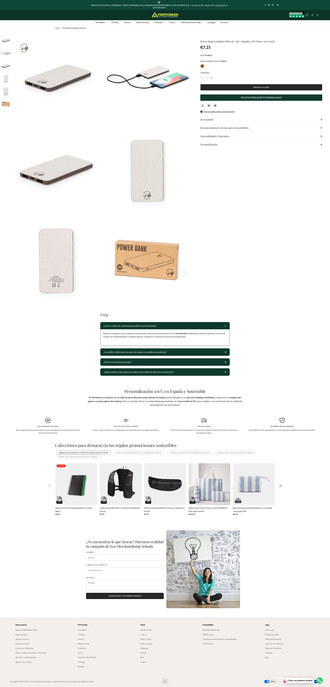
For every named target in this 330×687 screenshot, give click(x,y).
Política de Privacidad (273, 639)
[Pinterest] (215, 105)
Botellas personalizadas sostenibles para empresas (78, 456)
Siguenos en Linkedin (23, 662)
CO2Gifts (115, 22)
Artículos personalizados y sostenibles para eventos (189, 452)
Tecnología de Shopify (86, 681)
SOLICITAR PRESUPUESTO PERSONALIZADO (261, 97)
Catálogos (211, 22)
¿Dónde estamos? (22, 639)
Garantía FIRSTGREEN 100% (26, 630)
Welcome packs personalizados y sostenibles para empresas (139, 452)
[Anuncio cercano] (278, 5)
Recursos (224, 22)
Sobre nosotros (21, 634)
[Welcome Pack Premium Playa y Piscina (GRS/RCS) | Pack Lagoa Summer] (209, 484)
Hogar (57, 28)
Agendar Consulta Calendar (25, 657)
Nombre (90, 552)
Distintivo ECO (146, 630)
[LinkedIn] (269, 4)
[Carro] (317, 15)
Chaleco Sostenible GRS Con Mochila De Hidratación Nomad (120, 509)
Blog (267, 657)
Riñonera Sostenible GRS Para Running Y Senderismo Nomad (164, 509)
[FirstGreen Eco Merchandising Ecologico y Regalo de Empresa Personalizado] (165, 15)
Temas (172, 22)
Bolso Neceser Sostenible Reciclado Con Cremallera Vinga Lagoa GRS (252, 509)
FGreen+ (127, 22)
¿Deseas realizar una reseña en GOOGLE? (31, 653)
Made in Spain (145, 639)
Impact (143, 634)
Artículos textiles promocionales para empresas (235, 452)
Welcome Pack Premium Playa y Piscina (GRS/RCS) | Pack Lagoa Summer (208, 509)
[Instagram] (272, 4)
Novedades (100, 22)
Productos (158, 22)
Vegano (143, 662)
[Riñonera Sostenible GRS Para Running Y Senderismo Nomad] (165, 484)
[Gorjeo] (209, 105)
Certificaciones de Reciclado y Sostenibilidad (220, 639)
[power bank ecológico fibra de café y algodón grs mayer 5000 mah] (57, 79)
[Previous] (49, 485)
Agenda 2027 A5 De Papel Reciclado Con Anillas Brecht (73, 509)
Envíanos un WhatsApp (24, 648)
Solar (142, 657)
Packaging (144, 648)
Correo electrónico (97, 565)
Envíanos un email (22, 644)
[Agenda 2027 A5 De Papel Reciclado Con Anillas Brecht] (76, 484)
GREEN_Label (208, 634)
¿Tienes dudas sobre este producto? (218, 111)
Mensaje (90, 577)
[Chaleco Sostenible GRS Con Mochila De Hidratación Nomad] (121, 484)
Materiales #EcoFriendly (191, 22)
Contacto (268, 653)
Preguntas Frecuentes (273, 648)
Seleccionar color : (213, 61)
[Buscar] (307, 15)
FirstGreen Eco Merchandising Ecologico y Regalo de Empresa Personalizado (50, 681)
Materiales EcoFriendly (211, 630)
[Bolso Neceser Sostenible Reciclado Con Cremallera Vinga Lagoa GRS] (254, 484)
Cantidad (204, 73)
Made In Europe (146, 644)
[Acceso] (312, 15)
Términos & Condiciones (274, 644)
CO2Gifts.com (208, 644)
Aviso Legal (269, 630)
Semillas (143, 653)
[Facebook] (265, 4)
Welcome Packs (142, 22)
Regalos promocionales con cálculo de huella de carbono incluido (83, 452)
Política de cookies (272, 634)
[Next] (280, 485)
